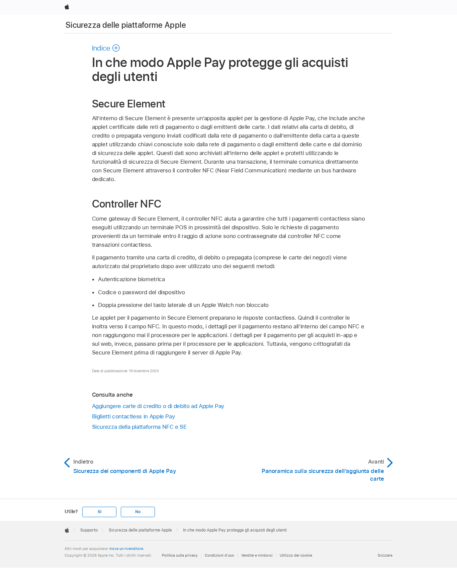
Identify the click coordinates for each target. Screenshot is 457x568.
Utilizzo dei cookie (296, 555)
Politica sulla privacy (180, 555)
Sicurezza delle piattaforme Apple (126, 25)
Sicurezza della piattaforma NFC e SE (139, 426)
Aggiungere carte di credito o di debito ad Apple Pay (158, 406)
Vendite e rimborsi (257, 555)
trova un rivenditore (126, 548)
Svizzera (385, 555)
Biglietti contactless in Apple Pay (133, 416)
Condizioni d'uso (219, 555)
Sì (99, 511)
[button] (106, 48)
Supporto (89, 530)
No (138, 511)
